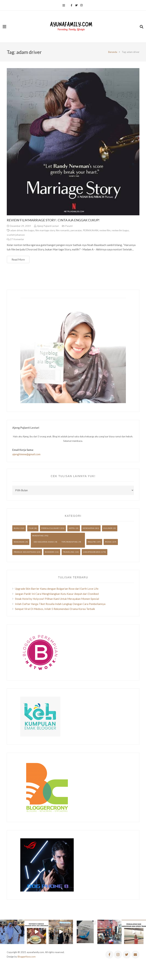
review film (105, 230)
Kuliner (108, 528)
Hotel (72, 528)
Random (49, 552)
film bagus (29, 230)
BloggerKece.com (27, 956)
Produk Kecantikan (25, 552)
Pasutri (69, 226)
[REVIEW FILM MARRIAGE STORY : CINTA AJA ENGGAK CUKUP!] (73, 141)
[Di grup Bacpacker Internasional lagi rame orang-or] (12, 932)
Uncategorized (91, 552)
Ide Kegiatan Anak (44, 542)
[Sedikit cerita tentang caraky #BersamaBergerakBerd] (36, 932)
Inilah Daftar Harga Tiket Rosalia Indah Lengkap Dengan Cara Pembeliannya (60, 603)
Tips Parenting (70, 542)
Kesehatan (89, 528)
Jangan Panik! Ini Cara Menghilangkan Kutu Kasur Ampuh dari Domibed (57, 593)
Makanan (19, 542)
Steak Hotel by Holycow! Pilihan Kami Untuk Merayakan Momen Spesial (57, 598)
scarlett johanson (16, 234)
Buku (17, 528)
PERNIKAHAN (90, 230)
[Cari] (141, 27)
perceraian (76, 230)
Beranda (112, 52)
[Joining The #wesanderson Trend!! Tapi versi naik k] (134, 932)
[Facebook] (71, 5)
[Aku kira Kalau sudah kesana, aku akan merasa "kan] (61, 932)
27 (17, 239)
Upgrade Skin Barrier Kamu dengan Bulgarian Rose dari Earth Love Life (56, 588)
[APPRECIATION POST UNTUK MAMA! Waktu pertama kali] (109, 932)
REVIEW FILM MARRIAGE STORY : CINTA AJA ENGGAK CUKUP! (53, 220)
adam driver (16, 230)
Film (31, 528)
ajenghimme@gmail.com (26, 454)
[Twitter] (76, 5)
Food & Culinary (50, 528)
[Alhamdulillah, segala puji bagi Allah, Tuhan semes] (85, 932)
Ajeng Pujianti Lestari (48, 226)
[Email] (135, 955)
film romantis (62, 230)
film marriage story (45, 230)
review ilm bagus (120, 230)
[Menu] (63, 5)
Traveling (68, 552)
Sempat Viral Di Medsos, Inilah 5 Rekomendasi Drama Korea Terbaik (55, 608)
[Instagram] (81, 5)
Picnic (108, 542)
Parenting (38, 536)
